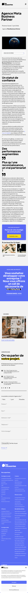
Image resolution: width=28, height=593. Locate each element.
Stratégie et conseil (5, 476)
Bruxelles (22, 399)
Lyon (12, 399)
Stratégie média (5, 527)
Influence (3, 508)
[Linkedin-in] (1, 387)
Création (17, 476)
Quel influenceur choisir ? (20, 511)
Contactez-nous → (14, 236)
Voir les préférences (14, 589)
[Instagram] (3, 387)
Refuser (14, 586)
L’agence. (4, 565)
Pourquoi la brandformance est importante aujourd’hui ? (20, 536)
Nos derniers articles (19, 508)
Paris (4, 399)
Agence (11, 29)
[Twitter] (5, 387)
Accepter (14, 582)
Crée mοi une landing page (21, 513)
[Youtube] (9, 387)
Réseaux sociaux (18, 494)
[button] (26, 567)
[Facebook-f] (7, 387)
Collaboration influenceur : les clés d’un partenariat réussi (21, 555)
